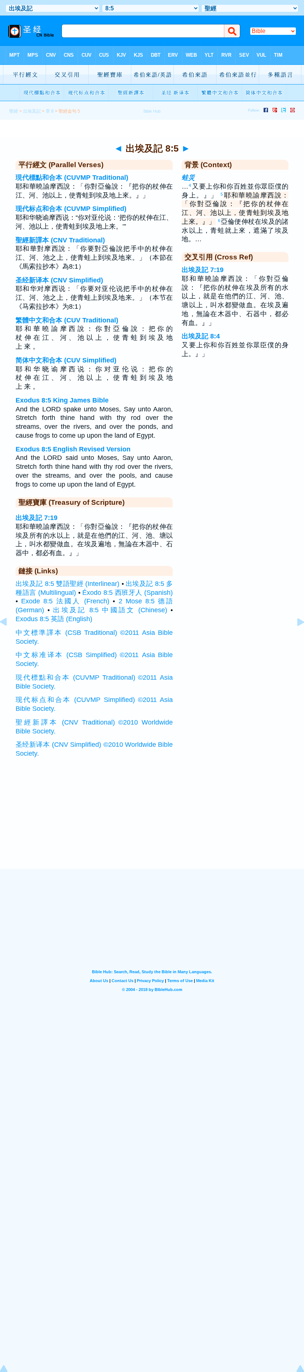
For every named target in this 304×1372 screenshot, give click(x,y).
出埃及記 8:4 (201, 336)
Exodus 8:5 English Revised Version (73, 449)
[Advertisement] (152, 823)
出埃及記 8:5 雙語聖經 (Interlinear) (67, 583)
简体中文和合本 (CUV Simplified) (66, 360)
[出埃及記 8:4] (9, 638)
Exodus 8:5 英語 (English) (54, 619)
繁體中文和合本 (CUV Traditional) (67, 320)
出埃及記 (32, 111)
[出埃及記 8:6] (294, 638)
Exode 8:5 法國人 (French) (65, 601)
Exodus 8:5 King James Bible (62, 400)
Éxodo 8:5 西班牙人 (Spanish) (127, 592)
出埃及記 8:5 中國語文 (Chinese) (110, 610)
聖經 (13, 111)
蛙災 (188, 177)
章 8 (50, 111)
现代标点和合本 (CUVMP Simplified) (71, 208)
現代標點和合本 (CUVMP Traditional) (72, 177)
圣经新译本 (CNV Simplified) (59, 280)
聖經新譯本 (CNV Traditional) (60, 240)
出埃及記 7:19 (36, 517)
